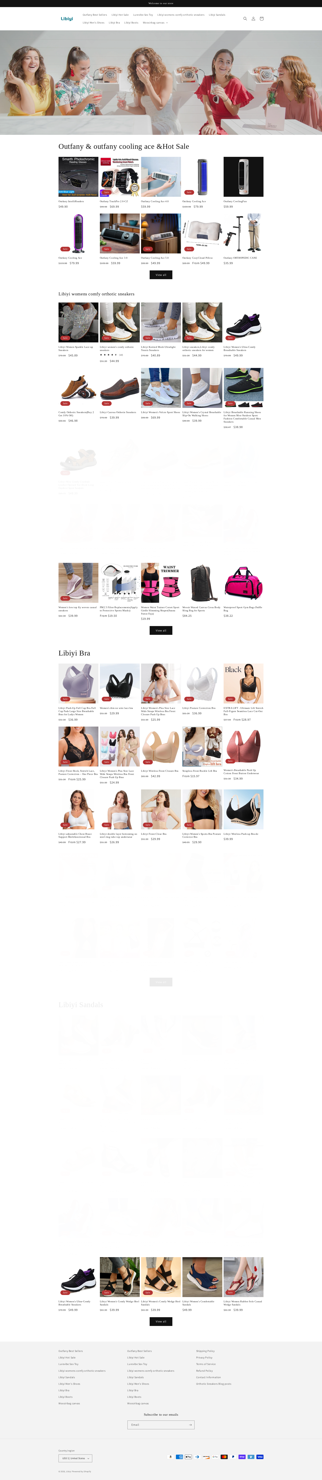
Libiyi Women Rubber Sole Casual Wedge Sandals (243, 1303)
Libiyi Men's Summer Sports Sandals (115, 480)
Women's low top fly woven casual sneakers (78, 609)
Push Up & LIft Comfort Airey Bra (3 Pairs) (77, 900)
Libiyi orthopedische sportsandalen (78, 544)
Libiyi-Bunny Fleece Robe (238, 958)
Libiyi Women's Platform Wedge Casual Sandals (159, 1240)
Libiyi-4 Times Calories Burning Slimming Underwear (200, 895)
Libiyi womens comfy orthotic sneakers (82, 1370)
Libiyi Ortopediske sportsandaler (118, 544)
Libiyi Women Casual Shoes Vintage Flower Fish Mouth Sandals (243, 1117)
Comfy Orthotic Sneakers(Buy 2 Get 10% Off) (76, 414)
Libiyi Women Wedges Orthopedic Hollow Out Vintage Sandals (243, 1180)
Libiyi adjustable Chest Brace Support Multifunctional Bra (75, 835)
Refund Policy (204, 1370)
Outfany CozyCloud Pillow (197, 257)
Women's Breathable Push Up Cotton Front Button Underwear (241, 772)
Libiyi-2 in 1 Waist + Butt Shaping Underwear (160, 895)
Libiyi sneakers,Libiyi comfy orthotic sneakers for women (198, 349)
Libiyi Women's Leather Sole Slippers (157, 1180)
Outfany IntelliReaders (71, 201)
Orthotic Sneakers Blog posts (213, 1383)
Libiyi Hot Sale (67, 1357)
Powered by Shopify (81, 1471)
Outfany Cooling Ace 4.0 (155, 201)
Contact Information (208, 1377)
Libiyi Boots (65, 1397)
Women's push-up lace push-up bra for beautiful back (119, 895)
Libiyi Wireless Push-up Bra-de (241, 833)
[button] (155, 22)
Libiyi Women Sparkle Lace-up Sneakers (76, 349)
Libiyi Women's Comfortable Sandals (198, 1058)
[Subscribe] (190, 1425)
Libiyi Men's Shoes (69, 1383)
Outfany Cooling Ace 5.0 (155, 257)
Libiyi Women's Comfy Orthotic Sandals (117, 1058)
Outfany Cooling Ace (194, 201)
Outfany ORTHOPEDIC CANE (240, 257)
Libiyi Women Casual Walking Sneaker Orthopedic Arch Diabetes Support (243, 547)
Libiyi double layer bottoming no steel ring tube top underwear (118, 835)
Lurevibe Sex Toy (68, 1364)
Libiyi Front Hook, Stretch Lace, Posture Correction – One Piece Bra (78, 772)
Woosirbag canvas (69, 1403)
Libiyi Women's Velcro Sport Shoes (160, 412)
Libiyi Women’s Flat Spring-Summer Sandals (157, 1058)
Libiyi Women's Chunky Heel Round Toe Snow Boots (240, 1058)
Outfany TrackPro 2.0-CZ (114, 201)
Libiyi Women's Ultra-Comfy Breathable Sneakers (240, 349)
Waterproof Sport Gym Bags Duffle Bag (243, 609)
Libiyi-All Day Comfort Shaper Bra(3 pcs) (241, 895)
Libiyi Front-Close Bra (153, 833)
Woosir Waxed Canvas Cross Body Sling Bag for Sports (201, 609)
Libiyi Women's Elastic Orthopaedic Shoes (154, 1117)
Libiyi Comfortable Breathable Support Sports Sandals (199, 540)
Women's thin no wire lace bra (116, 708)
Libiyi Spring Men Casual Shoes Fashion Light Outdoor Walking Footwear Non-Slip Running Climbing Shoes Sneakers (200, 483)
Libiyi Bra (64, 1390)
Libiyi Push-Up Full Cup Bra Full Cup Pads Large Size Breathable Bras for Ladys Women (77, 711)
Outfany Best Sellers (71, 1351)
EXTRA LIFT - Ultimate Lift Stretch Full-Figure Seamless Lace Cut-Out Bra (243, 711)
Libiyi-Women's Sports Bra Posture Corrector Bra (201, 835)
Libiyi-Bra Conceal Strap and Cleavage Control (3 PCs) (198, 960)
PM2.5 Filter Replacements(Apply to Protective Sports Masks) (119, 609)
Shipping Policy (205, 1351)
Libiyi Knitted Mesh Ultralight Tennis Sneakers (158, 349)
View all (161, 275)
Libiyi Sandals (67, 1377)
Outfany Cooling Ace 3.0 (114, 257)
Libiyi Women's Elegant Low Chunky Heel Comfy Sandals (198, 1117)
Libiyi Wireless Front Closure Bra (160, 770)
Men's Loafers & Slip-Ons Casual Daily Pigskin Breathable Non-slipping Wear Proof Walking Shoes (160, 481)
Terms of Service (206, 1364)
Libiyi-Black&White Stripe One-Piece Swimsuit (159, 960)
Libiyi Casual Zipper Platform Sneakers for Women (240, 480)
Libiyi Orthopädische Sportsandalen (153, 546)
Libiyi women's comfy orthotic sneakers (117, 349)
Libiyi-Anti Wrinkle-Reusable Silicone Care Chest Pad (75, 960)
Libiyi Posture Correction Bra (198, 708)
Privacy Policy (204, 1357)
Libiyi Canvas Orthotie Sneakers (118, 412)
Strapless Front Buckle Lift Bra (199, 770)
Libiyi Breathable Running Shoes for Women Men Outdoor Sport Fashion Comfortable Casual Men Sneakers (242, 417)
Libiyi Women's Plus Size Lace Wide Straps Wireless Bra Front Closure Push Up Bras (158, 711)
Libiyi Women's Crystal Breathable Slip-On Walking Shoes (201, 414)
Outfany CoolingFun (235, 201)
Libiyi (69, 1471)
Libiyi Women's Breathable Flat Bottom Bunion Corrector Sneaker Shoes (119, 1119)
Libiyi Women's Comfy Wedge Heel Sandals (119, 1303)
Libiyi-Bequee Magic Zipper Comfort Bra (116, 960)
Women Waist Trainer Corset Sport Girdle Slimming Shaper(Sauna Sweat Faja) (160, 610)
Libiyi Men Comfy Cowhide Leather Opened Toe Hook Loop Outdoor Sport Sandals (76, 481)
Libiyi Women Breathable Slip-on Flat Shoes (201, 1240)
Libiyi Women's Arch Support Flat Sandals (77, 1117)
